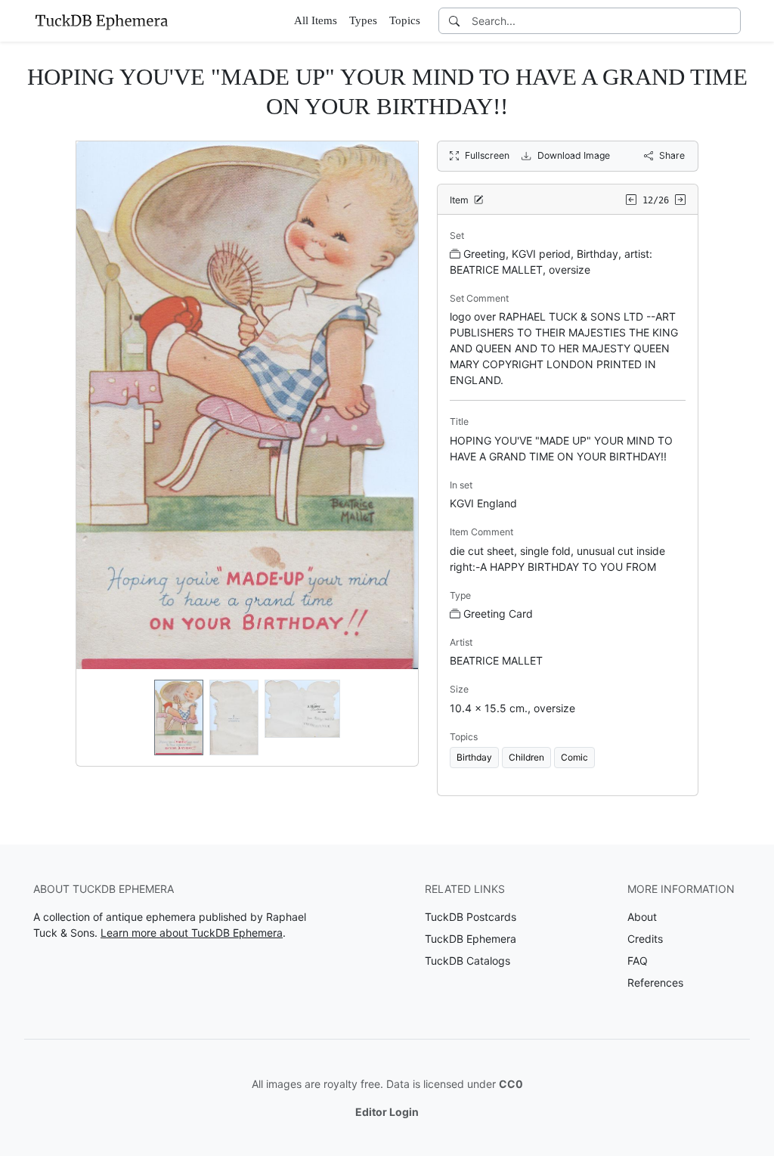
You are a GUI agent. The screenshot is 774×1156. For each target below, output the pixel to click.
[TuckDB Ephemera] (101, 20)
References (655, 982)
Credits (645, 938)
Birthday (474, 757)
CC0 (511, 1083)
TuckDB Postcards (470, 916)
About (642, 916)
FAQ (637, 960)
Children (526, 757)
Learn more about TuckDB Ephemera (192, 932)
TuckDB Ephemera (470, 938)
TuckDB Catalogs (467, 960)
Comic (574, 757)
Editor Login (387, 1111)
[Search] (454, 20)
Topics (404, 20)
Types (363, 20)
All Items (315, 20)
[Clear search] (730, 20)
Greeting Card (498, 613)
